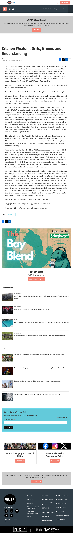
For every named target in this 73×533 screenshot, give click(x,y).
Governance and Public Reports (48, 503)
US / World (11, 214)
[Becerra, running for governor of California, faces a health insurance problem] (7, 384)
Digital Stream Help (47, 520)
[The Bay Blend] (36, 248)
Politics (16, 320)
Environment (17, 293)
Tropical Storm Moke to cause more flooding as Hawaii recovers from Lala (37, 394)
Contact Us (30, 499)
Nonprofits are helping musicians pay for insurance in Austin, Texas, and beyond (39, 368)
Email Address (9, 419)
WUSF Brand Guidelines (62, 515)
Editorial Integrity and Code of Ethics (20, 455)
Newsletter (30, 503)
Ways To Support (61, 507)
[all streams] (70, 9)
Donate (66, 3)
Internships (45, 495)
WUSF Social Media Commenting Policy (55, 455)
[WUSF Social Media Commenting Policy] (54, 446)
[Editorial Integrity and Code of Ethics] (20, 446)
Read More (20, 461)
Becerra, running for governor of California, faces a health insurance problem (37, 381)
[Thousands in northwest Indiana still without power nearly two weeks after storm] (7, 357)
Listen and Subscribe (36, 279)
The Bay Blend (36, 271)
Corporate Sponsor (61, 499)
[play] (4, 9)
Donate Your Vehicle (62, 495)
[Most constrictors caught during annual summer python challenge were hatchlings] (7, 336)
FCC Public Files (46, 508)
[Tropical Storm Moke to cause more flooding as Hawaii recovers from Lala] (7, 397)
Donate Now (36, 481)
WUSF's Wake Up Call (36, 20)
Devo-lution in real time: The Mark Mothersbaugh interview (32, 309)
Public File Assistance (48, 512)
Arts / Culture (17, 306)
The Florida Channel (47, 499)
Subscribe (36, 30)
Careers (29, 516)
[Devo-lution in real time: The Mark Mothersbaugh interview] (7, 310)
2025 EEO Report (46, 516)
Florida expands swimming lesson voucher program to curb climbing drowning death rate (41, 322)
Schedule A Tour (61, 519)
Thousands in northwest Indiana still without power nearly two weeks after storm (39, 355)
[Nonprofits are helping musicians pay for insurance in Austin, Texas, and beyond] (7, 371)
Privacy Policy (60, 511)
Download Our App (61, 503)
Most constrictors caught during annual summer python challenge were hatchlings (39, 336)
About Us (29, 495)
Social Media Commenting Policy (32, 512)
